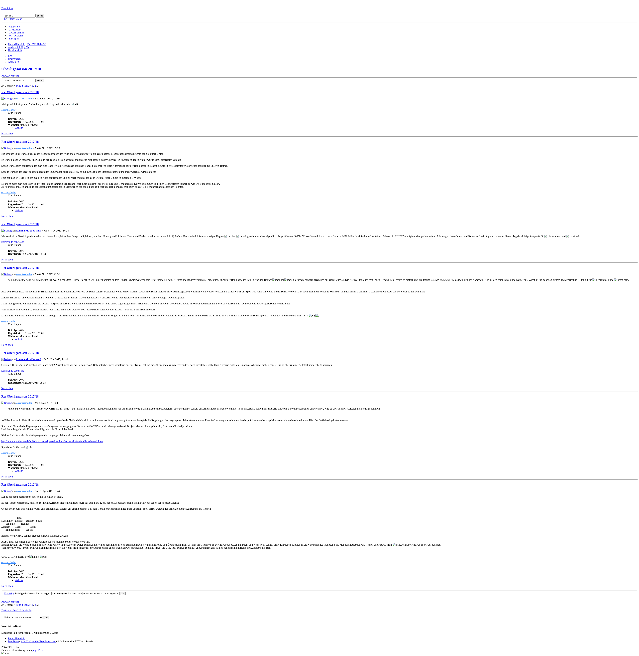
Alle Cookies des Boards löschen (38, 641)
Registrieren (14, 58)
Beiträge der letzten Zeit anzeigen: (33, 593)
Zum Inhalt (7, 8)
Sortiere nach (75, 593)
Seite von (23, 85)
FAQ (10, 55)
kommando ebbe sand (28, 230)
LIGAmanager (16, 32)
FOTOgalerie (16, 35)
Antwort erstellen (10, 75)
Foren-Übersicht (16, 44)
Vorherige (9, 593)
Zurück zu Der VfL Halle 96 (16, 610)
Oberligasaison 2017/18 (21, 69)
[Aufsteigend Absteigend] (115, 593)
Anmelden (13, 61)
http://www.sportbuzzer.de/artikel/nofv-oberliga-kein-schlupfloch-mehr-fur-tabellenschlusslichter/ (52, 441)
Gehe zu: (8, 617)
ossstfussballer (24, 98)
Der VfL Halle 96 (36, 44)
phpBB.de (37, 650)
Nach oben (7, 133)
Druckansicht (15, 50)
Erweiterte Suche (13, 18)
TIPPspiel (14, 38)
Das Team (13, 641)
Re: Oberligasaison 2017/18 (20, 92)
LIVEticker (15, 29)
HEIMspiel (14, 26)
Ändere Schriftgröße (18, 47)
